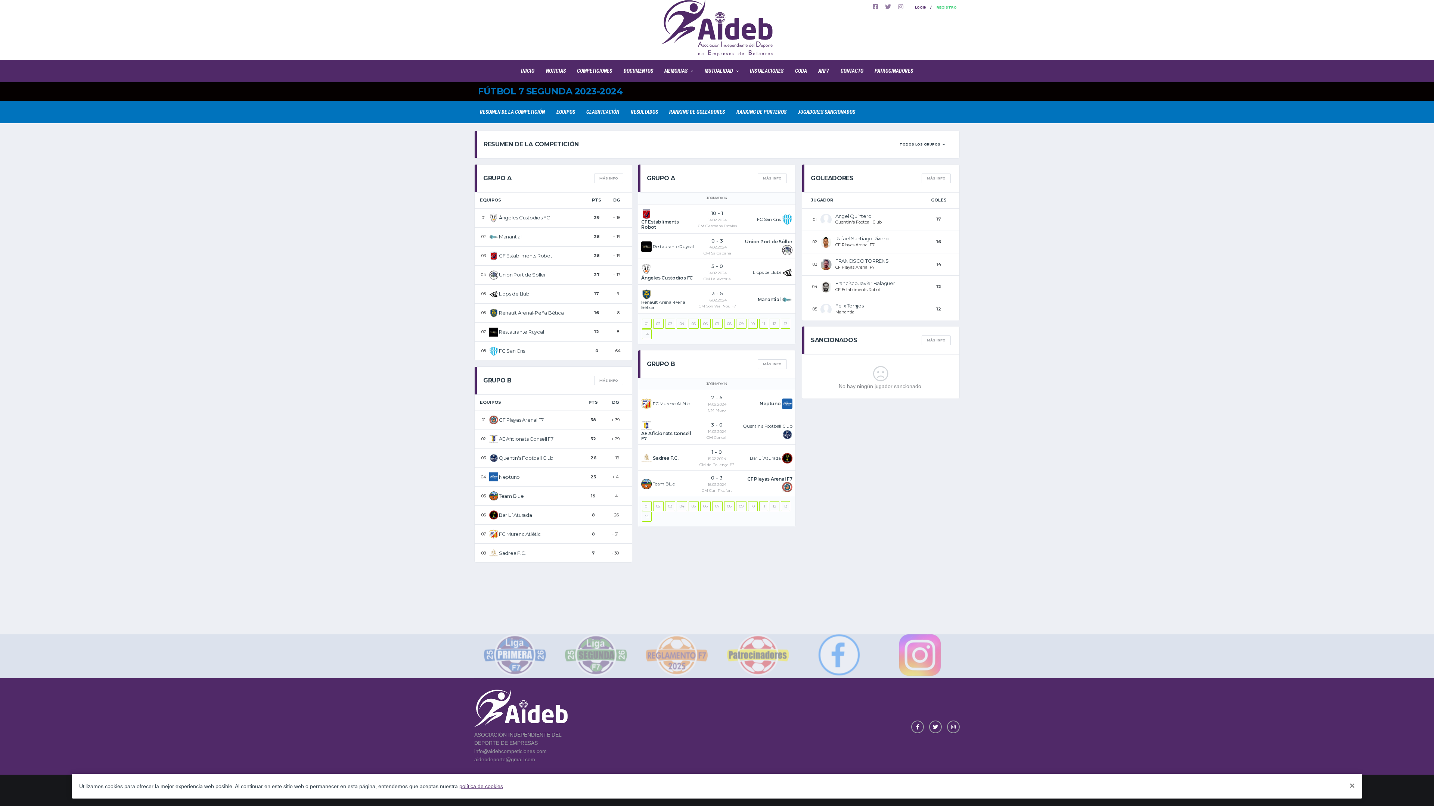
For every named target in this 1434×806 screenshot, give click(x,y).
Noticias (556, 71)
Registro (947, 7)
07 (717, 323)
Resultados (644, 112)
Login (920, 7)
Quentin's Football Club (526, 458)
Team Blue (511, 496)
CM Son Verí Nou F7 (717, 306)
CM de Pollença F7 (716, 464)
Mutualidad (719, 71)
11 (763, 323)
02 (658, 323)
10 (753, 323)
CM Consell (717, 437)
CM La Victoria (717, 279)
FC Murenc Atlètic (520, 534)
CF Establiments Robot (525, 256)
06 (705, 323)
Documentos (638, 71)
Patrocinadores (894, 71)
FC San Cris (512, 351)
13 (785, 323)
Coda (801, 71)
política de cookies (481, 786)
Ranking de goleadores (697, 112)
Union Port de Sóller (522, 275)
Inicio (527, 71)
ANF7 (823, 71)
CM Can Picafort (717, 490)
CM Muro (717, 410)
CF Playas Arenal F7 (521, 420)
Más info (608, 178)
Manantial (510, 237)
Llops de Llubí (514, 294)
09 (741, 323)
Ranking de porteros (761, 112)
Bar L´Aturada (515, 515)
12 (774, 323)
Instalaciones (766, 71)
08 (729, 323)
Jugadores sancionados (826, 112)
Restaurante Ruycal (521, 332)
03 (670, 323)
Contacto (852, 71)
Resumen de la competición (512, 112)
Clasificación (602, 112)
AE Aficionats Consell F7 (526, 439)
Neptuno (509, 477)
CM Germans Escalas (717, 226)
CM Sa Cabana (717, 253)
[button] (922, 144)
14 (647, 334)
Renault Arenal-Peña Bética (531, 313)
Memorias (675, 71)
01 (647, 323)
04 (682, 323)
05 (694, 323)
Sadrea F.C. (512, 553)
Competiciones (594, 71)
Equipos (565, 112)
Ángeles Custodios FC (524, 218)
